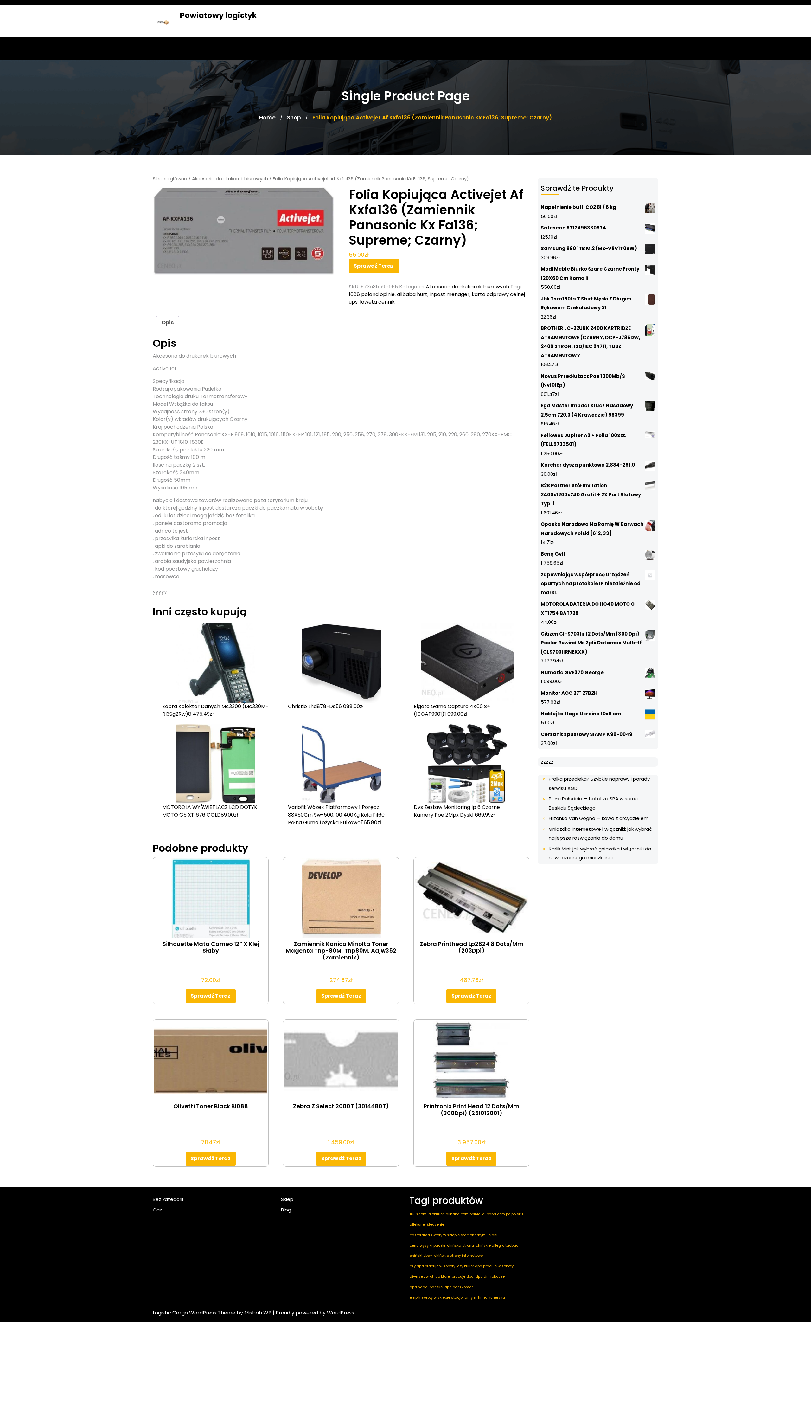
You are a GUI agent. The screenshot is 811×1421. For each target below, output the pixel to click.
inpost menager (449, 294)
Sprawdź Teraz (374, 265)
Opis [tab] (168, 322)
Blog (286, 1209)
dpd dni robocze (490, 1276)
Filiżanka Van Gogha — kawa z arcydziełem (598, 818)
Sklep (287, 1199)
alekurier (436, 1214)
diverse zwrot (421, 1276)
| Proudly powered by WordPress (313, 1312)
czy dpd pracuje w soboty (432, 1266)
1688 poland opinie (372, 294)
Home (267, 117)
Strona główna (170, 179)
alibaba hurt (412, 294)
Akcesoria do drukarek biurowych (230, 179)
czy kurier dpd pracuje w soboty (485, 1266)
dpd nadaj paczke (426, 1286)
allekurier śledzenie (427, 1224)
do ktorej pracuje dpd (454, 1276)
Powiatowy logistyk (218, 15)
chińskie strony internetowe (458, 1255)
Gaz (157, 1209)
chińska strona (460, 1245)
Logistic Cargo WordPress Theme (194, 1312)
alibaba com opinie (463, 1214)
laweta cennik (377, 302)
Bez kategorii (168, 1199)
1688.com (418, 1214)
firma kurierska (491, 1297)
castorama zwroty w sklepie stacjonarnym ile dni (453, 1234)
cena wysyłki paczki (427, 1245)
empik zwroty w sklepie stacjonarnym (443, 1297)
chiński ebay (421, 1255)
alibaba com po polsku (502, 1214)
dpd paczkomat (458, 1286)
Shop (294, 117)
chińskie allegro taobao (497, 1245)
